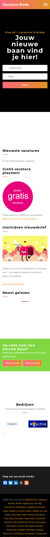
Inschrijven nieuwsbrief (13, 284)
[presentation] (3, 432)
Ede (15, 522)
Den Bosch (40, 514)
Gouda (20, 526)
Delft (24, 514)
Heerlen (21, 530)
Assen (5, 511)
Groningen (29, 526)
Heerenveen (11, 530)
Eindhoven (23, 522)
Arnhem (41, 507)
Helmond (30, 530)
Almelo (11, 503)
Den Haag (9, 518)
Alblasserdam (31, 499)
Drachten (8, 522)
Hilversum (7, 533)
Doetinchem (29, 518)
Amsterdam (21, 507)
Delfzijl (30, 514)
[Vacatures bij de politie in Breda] (23, 424)
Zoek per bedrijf (32, 363)
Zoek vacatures (12, 363)
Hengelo (39, 530)
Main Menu (45, 5)
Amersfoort (9, 507)
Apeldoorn (32, 507)
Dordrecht (40, 518)
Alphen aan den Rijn (32, 503)
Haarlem (39, 526)
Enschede (41, 522)
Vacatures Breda (16, 4)
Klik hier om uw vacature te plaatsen (20, 219)
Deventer (19, 518)
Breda (28, 511)
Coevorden (16, 514)
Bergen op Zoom (17, 511)
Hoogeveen (29, 533)
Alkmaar (43, 499)
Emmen (32, 522)
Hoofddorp (18, 533)
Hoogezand (41, 533)
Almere (18, 503)
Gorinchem (11, 526)
